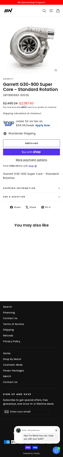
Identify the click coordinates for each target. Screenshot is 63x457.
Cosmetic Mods (13, 365)
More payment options (31, 160)
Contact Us (10, 318)
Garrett (8, 79)
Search (7, 307)
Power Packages (13, 370)
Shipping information (19, 188)
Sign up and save (17, 394)
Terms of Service (13, 324)
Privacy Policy (11, 341)
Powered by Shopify (31, 453)
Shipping (8, 113)
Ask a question (14, 196)
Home (7, 353)
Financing (9, 312)
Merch (7, 376)
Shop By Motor (12, 359)
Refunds (8, 335)
